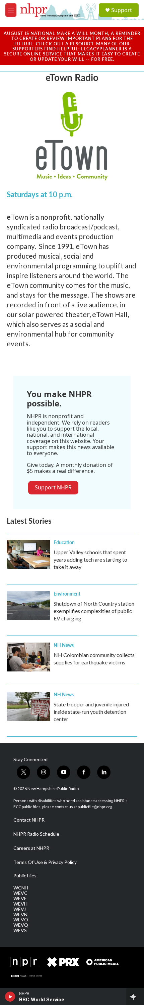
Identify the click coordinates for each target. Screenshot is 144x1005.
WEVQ (20, 925)
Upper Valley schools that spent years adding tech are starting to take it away (90, 559)
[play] (10, 996)
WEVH (20, 904)
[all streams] (135, 996)
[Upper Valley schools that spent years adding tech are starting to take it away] (28, 554)
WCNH (20, 887)
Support (121, 10)
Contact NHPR (29, 820)
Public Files (25, 875)
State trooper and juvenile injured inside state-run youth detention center (91, 711)
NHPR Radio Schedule (36, 834)
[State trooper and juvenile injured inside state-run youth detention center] (28, 706)
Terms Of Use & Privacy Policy (45, 862)
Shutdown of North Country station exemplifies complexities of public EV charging (94, 610)
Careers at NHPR (31, 848)
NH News (64, 645)
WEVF (19, 898)
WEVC (20, 893)
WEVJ (19, 909)
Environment (67, 593)
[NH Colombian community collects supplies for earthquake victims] (28, 657)
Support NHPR (53, 487)
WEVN (20, 914)
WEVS (20, 930)
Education (64, 542)
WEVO (20, 919)
